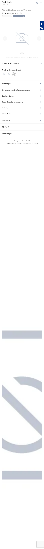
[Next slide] (39, 38)
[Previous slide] (5, 38)
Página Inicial (6, 10)
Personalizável (18, 16)
